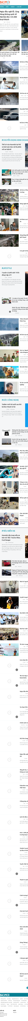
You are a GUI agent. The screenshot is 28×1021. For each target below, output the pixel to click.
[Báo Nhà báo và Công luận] (22, 500)
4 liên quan (11, 151)
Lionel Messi (20, 1004)
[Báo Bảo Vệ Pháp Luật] (21, 631)
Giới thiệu (2, 1012)
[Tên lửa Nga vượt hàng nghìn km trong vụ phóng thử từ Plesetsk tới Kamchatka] (9, 681)
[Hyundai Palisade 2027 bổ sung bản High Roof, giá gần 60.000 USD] (9, 114)
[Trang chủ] (5, 2)
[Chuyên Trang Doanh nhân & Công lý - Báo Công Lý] (21, 111)
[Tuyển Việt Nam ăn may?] (9, 869)
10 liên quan (12, 409)
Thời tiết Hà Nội (14, 1004)
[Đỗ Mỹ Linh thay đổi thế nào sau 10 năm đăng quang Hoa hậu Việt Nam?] (9, 979)
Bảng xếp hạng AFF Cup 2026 (6, 1002)
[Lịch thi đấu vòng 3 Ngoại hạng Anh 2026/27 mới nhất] (9, 822)
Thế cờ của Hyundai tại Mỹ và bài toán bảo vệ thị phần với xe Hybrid (11, 147)
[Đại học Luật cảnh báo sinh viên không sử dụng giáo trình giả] (9, 634)
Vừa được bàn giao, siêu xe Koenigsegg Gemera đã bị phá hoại (20, 562)
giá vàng (9, 998)
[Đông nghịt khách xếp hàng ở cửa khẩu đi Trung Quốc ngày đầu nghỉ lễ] (9, 209)
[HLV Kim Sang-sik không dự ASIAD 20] (9, 744)
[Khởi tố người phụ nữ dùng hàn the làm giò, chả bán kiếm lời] (9, 587)
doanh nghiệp (3, 1006)
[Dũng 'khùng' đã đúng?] (9, 948)
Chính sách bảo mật (3, 1015)
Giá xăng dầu (24, 1000)
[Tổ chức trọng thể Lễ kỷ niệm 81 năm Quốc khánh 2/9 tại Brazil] (9, 649)
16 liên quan (20, 183)
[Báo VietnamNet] (21, 223)
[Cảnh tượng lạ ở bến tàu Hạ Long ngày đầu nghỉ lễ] (9, 901)
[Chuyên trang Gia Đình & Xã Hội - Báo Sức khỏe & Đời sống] (13, 575)
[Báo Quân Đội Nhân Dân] (22, 852)
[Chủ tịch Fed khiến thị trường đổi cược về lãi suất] (9, 916)
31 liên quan (20, 435)
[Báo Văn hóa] (21, 354)
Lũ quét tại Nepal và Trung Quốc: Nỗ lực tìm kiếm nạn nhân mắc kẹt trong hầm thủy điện (9, 54)
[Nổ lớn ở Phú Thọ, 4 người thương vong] (9, 128)
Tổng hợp (14, 1012)
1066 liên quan (10, 542)
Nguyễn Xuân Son (15, 998)
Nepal (8, 1004)
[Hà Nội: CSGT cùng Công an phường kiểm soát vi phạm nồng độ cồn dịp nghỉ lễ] (9, 472)
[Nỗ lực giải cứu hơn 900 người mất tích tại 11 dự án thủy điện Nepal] (9, 503)
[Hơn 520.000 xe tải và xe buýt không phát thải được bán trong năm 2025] (9, 932)
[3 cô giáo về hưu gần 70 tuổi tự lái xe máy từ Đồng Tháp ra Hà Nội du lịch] (6, 301)
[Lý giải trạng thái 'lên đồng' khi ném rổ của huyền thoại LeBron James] (9, 602)
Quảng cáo (2, 1016)
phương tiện (3, 998)
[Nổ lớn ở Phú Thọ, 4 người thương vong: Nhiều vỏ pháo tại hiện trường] (9, 195)
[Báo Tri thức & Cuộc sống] (22, 369)
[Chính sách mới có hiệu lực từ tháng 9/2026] (9, 728)
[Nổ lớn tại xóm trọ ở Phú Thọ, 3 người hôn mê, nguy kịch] (9, 340)
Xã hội (21, 998)
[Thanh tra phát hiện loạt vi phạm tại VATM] (9, 885)
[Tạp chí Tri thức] (21, 206)
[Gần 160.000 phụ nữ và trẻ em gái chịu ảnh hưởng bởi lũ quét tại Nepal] (9, 519)
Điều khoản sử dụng (3, 1013)
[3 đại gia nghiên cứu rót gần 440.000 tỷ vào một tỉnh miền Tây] (9, 963)
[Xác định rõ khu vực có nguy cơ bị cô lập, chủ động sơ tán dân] (9, 618)
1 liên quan (10, 277)
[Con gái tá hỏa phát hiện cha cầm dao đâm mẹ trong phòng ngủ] (9, 256)
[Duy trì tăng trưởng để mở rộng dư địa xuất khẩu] (6, 182)
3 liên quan (8, 22)
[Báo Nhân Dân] (1, 22)
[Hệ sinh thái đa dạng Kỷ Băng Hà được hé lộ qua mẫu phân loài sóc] (9, 372)
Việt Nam (10, 1000)
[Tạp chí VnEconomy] (3, 151)
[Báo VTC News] (23, 56)
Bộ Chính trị (3, 1004)
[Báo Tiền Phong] (21, 583)
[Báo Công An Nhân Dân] (22, 64)
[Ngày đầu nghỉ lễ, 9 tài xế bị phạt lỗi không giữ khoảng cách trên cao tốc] (9, 759)
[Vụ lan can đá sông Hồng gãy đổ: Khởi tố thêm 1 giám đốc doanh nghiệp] (9, 388)
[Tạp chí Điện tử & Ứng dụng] (21, 882)
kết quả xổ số (16, 1002)
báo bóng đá (16, 1006)
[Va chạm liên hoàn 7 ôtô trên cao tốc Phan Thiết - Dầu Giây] (9, 712)
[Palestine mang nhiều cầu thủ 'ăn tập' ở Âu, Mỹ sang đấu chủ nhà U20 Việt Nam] (9, 791)
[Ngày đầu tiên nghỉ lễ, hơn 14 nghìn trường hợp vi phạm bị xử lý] (9, 697)
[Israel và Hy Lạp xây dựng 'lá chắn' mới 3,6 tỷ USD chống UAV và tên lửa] (6, 441)
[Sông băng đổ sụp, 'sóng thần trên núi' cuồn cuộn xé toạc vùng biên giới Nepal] (9, 240)
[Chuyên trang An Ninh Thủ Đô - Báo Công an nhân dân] (21, 740)
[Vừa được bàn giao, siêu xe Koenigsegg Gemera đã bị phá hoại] (6, 563)
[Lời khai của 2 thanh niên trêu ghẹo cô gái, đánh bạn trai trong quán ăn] (9, 225)
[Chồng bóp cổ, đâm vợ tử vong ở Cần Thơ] (9, 806)
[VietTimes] (21, 680)
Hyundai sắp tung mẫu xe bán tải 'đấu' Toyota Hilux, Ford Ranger (11, 538)
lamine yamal (23, 1002)
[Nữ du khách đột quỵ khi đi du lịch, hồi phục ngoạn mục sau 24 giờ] (9, 83)
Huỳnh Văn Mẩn (4, 1000)
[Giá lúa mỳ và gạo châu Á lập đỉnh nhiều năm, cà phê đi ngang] (9, 98)
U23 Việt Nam (23, 1006)
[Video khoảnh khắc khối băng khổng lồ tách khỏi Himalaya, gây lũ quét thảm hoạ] (9, 324)
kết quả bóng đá (16, 1000)
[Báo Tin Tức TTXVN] (13, 183)
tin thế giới (10, 1006)
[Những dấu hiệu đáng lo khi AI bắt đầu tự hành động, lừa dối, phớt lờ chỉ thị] (6, 432)
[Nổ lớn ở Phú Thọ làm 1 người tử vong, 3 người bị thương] (9, 67)
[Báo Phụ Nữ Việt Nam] (22, 517)
